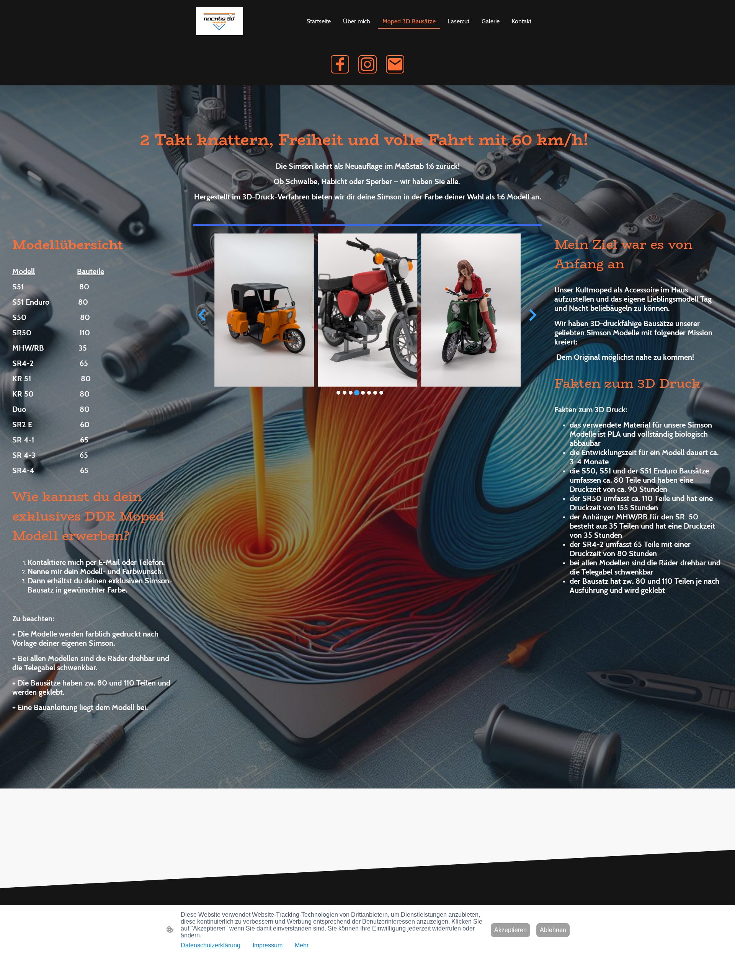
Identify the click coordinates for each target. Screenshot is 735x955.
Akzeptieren (510, 930)
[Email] (395, 64)
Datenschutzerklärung (210, 945)
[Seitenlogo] (219, 21)
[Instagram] (367, 64)
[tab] (338, 393)
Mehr (302, 945)
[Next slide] (532, 315)
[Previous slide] (202, 315)
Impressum (268, 945)
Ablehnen (553, 930)
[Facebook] (340, 64)
